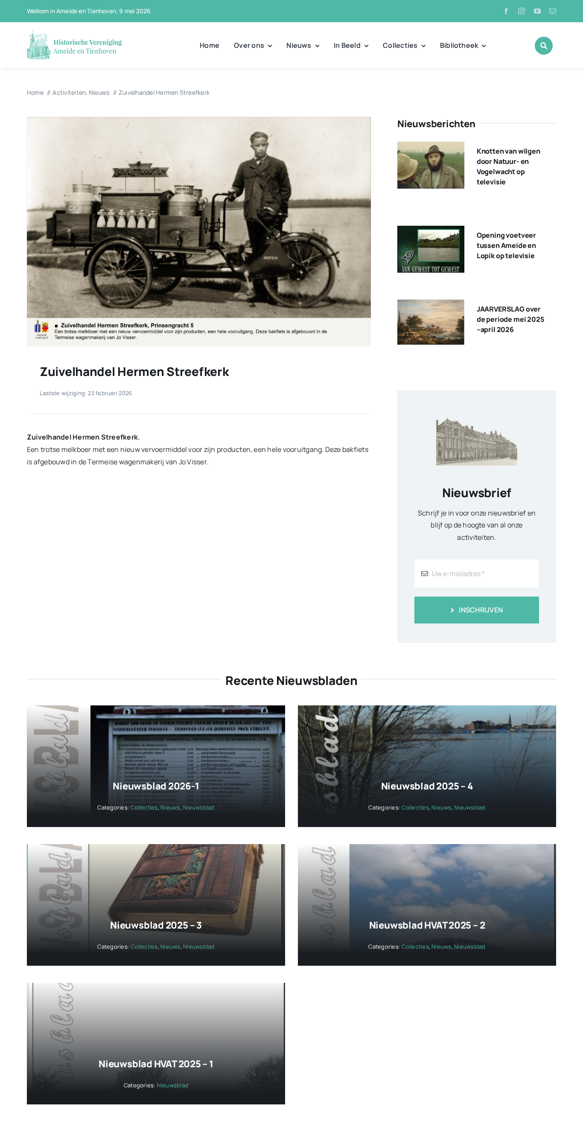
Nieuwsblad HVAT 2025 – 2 (427, 925)
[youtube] (537, 11)
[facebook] (506, 11)
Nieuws (170, 807)
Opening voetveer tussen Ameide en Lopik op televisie (506, 245)
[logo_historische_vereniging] (74, 34)
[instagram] (521, 11)
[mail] (552, 11)
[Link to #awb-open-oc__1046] (544, 46)
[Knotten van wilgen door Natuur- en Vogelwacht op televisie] (430, 147)
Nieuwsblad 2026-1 (156, 786)
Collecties (144, 807)
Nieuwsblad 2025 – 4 (427, 786)
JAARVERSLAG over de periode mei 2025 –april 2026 (510, 319)
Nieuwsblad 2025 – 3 (156, 925)
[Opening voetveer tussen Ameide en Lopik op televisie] (430, 231)
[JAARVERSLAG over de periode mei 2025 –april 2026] (430, 305)
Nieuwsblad (198, 807)
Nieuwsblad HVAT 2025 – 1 (156, 1063)
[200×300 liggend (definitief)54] (199, 120)
